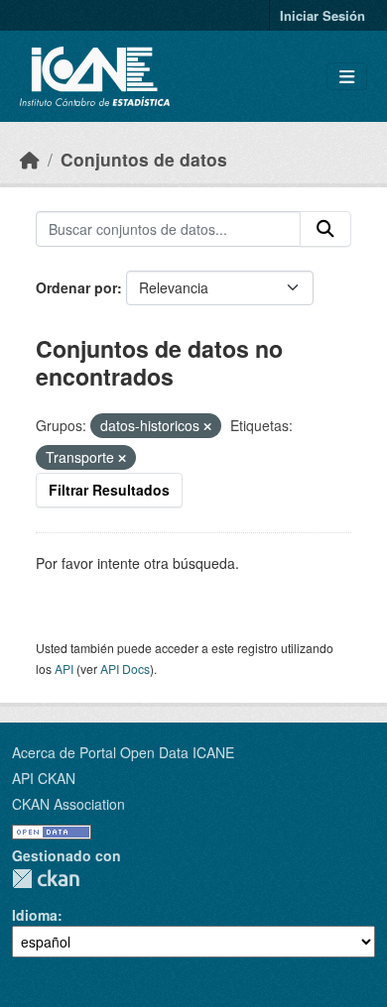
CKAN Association (68, 804)
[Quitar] (207, 426)
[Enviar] (325, 229)
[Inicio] (30, 159)
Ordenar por (76, 287)
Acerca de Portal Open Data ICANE (123, 752)
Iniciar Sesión (322, 15)
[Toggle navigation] (346, 76)
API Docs (125, 668)
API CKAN (43, 778)
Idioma (35, 915)
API (64, 668)
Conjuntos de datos (144, 159)
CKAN (45, 878)
